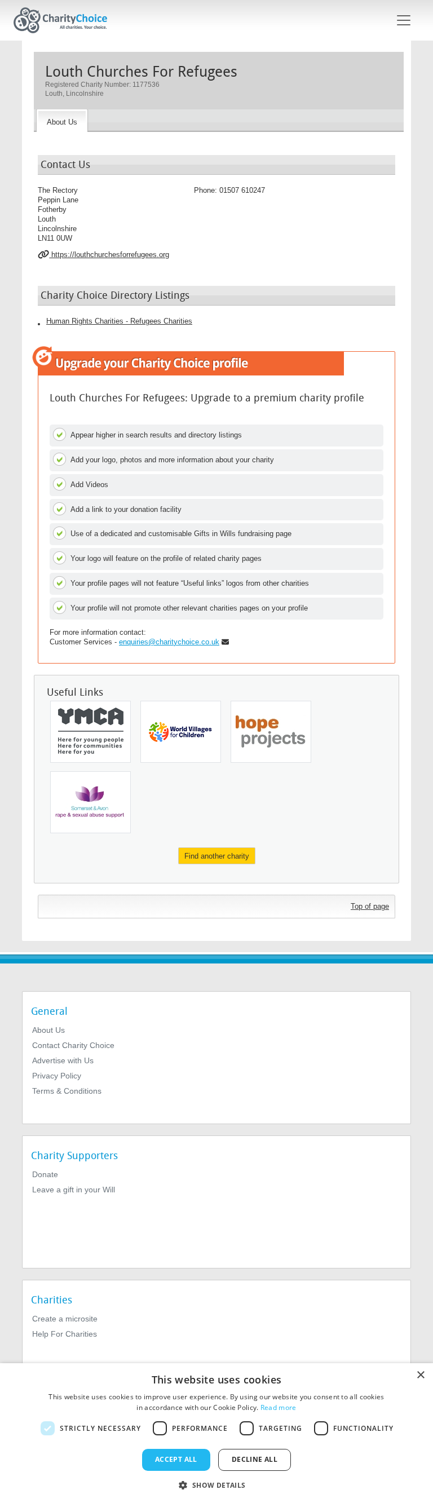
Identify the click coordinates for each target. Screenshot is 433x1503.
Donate (45, 1174)
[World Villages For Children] (180, 732)
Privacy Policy (56, 1075)
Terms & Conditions (66, 1090)
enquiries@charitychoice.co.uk (169, 642)
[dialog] (216, 1433)
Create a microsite (65, 1318)
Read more (278, 1407)
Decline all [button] (254, 1459)
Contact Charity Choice (73, 1045)
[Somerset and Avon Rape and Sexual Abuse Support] (90, 802)
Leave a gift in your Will (73, 1189)
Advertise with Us (63, 1060)
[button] (216, 1484)
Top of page (370, 906)
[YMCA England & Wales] (90, 732)
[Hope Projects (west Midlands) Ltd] (271, 732)
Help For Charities (64, 1333)
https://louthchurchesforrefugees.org (109, 254)
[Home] (65, 20)
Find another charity (216, 856)
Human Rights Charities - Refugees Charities (119, 321)
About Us (48, 1030)
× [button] (420, 1375)
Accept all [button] (176, 1459)
